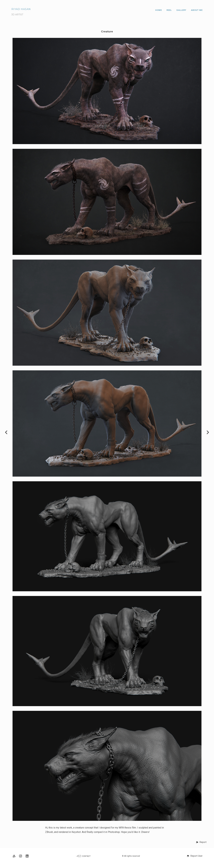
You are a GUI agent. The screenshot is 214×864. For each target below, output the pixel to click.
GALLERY (181, 10)
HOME (158, 10)
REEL (169, 10)
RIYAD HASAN (21, 9)
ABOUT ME (197, 10)
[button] (201, 842)
